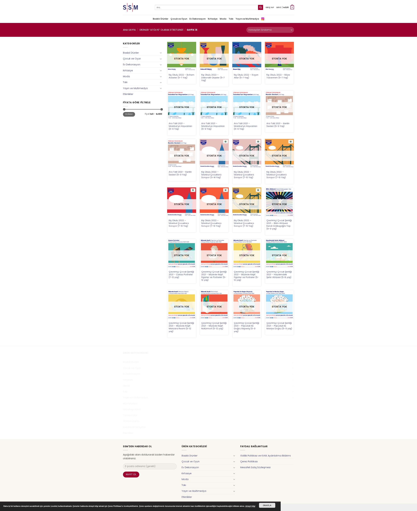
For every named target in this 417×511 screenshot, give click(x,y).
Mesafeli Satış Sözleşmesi (255, 467)
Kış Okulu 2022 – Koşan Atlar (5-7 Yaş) (246, 76)
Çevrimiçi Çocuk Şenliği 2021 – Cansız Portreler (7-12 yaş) (181, 274)
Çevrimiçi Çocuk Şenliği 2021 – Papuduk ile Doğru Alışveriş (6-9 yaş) (246, 327)
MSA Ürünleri (130, 403)
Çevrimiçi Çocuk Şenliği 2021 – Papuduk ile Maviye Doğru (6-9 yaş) (279, 326)
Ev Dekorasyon (197, 18)
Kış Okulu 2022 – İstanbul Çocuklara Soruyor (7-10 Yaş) (244, 174)
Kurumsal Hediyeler (134, 427)
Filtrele (129, 114)
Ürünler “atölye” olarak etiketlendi (161, 29)
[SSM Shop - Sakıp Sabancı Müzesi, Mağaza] (136, 7)
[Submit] (260, 7)
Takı (231, 18)
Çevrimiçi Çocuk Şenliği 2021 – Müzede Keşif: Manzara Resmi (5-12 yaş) (181, 327)
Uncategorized (132, 409)
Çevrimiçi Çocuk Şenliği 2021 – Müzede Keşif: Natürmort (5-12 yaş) (214, 326)
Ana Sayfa (129, 29)
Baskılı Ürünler (160, 18)
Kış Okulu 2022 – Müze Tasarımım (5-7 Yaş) (278, 76)
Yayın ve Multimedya (247, 18)
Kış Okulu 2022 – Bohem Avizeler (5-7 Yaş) (181, 76)
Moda (223, 18)
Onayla (267, 505)
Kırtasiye (212, 18)
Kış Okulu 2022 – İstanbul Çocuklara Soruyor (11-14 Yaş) (211, 174)
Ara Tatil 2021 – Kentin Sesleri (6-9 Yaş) (277, 125)
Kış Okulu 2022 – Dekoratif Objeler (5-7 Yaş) (213, 77)
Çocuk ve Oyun (179, 18)
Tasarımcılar (130, 415)
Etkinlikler (128, 94)
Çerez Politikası (249, 461)
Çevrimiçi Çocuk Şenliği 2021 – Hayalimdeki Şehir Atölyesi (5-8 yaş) (279, 274)
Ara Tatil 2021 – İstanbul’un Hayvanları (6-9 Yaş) (180, 126)
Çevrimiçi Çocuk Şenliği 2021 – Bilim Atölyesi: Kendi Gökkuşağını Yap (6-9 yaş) (279, 224)
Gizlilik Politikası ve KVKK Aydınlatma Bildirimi (265, 455)
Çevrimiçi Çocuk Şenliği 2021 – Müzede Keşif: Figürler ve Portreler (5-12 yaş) (214, 275)
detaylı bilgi (250, 506)
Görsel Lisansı (131, 421)
